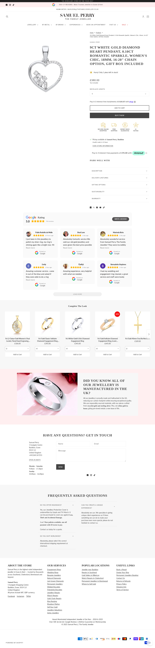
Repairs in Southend (89, 572)
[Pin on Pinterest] (97, 207)
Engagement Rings (54, 570)
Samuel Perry (95, 42)
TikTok (28, 596)
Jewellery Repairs (53, 593)
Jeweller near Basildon (90, 570)
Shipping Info (121, 587)
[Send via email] (100, 207)
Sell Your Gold (52, 607)
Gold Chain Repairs (54, 598)
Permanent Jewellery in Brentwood (95, 581)
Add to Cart (17, 354)
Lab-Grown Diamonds (55, 581)
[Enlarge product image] (46, 68)
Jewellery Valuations (54, 610)
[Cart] (148, 16)
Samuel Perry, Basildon (115, 139)
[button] (104, 207)
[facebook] (6, 4)
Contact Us (120, 578)
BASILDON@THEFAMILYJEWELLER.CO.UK (83, 9)
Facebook (11, 596)
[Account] (143, 16)
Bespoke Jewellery (54, 575)
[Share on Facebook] (91, 207)
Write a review (121, 219)
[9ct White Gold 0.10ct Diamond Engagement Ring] (77, 323)
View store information (103, 146)
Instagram (20, 596)
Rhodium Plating (53, 604)
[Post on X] (93, 207)
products (98, 32)
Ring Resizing (52, 601)
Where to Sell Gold (89, 584)
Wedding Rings (52, 572)
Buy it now (119, 115)
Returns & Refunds (123, 581)
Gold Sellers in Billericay (90, 575)
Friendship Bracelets (54, 590)
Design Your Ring (122, 572)
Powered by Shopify (14, 643)
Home (91, 32)
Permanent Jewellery (55, 584)
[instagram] (10, 4)
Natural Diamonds (54, 578)
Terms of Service (122, 590)
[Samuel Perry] (77, 17)
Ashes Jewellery (53, 613)
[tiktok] (13, 4)
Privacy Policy (121, 584)
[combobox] (17, 348)
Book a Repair (121, 570)
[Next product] (149, 334)
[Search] (7, 16)
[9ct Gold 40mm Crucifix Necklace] (137, 323)
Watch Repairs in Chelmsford (93, 578)
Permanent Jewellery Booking (127, 575)
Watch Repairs (52, 595)
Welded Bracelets (53, 587)
